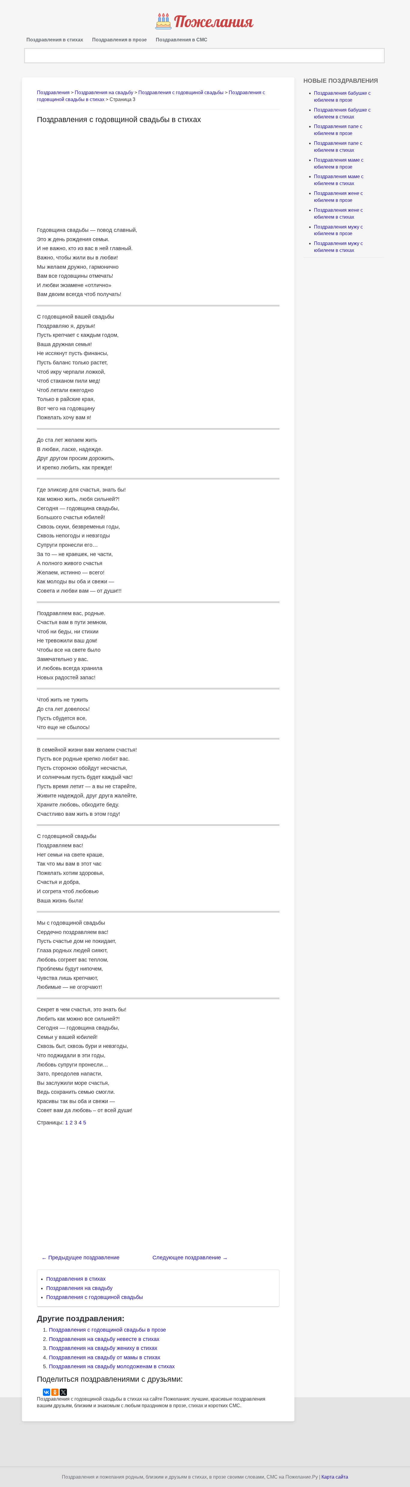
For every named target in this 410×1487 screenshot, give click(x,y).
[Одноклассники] (55, 1392)
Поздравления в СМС (181, 39)
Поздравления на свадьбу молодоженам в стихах (112, 1366)
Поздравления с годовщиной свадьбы (94, 1297)
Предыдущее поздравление (80, 1258)
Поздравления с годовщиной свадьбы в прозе (107, 1330)
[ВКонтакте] (46, 1392)
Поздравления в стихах (54, 39)
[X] (63, 1392)
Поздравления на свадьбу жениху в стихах (103, 1348)
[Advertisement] (87, 175)
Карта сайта (334, 1477)
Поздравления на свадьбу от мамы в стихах (104, 1357)
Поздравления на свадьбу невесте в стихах (104, 1339)
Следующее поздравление (190, 1258)
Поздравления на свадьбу (79, 1288)
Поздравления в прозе (119, 39)
